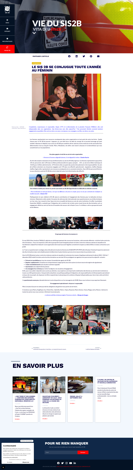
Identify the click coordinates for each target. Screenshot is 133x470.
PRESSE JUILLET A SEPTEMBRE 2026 (76, 397)
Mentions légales (69, 466)
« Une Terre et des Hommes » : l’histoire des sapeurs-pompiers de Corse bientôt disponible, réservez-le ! (25, 399)
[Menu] (7, 20)
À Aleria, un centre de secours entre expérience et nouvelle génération (107, 381)
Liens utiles (60, 466)
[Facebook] (58, 463)
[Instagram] (66, 463)
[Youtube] (70, 463)
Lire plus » (17, 419)
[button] (69, 56)
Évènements (36, 63)
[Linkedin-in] (75, 463)
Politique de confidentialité (82, 466)
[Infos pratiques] (7, 38)
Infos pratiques (7, 41)
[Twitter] (62, 463)
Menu (7, 22)
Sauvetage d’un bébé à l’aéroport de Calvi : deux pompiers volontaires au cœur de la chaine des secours (52, 399)
